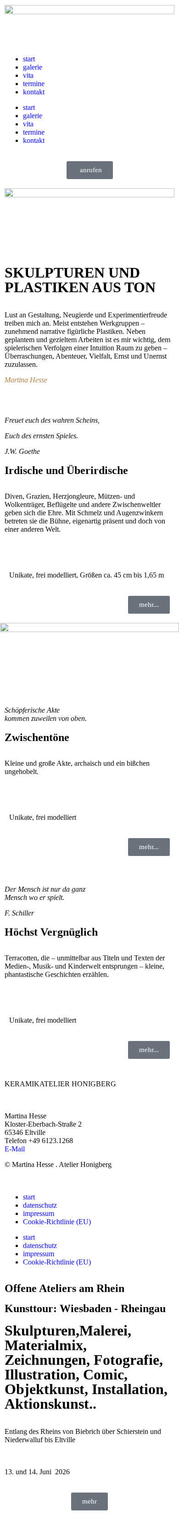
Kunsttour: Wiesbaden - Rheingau (85, 1308)
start (29, 59)
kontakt (34, 92)
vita (28, 75)
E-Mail (15, 1149)
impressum (38, 1213)
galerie (32, 67)
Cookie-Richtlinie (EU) (57, 1222)
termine (34, 83)
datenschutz (40, 1205)
